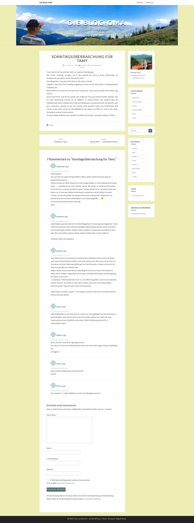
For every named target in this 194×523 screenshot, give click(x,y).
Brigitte (84, 65)
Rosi (133, 173)
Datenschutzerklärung (92, 499)
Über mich (140, 2)
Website (50, 469)
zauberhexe (60, 166)
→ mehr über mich (137, 78)
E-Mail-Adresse (52, 459)
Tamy (51, 125)
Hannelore (60, 216)
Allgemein (135, 98)
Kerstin (134, 164)
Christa (59, 307)
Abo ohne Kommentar (66, 483)
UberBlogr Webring (138, 214)
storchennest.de (137, 196)
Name (49, 448)
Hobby (134, 106)
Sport (134, 114)
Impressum (149, 2)
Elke (133, 152)
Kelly (134, 160)
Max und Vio (136, 168)
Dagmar (59, 335)
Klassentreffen (137, 110)
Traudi (134, 177)
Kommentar (52, 415)
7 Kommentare (96, 65)
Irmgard (59, 251)
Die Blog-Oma (45, 2)
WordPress (96, 519)
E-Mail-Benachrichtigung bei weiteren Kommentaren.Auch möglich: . (68, 481)
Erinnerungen (137, 102)
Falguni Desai (121, 519)
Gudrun (134, 156)
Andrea (134, 148)
